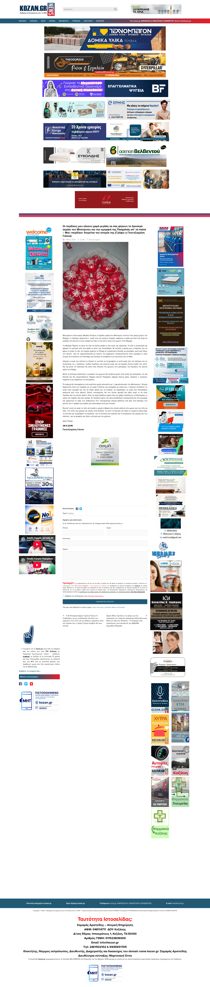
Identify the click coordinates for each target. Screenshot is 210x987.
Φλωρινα (100, 21)
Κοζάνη (71, 513)
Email (109, 528)
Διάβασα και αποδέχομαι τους (84, 596)
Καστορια (88, 21)
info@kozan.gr (175, 903)
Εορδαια (33, 21)
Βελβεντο (64, 21)
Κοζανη (22, 21)
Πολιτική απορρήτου (81, 586)
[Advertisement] (39, 603)
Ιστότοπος (66, 538)
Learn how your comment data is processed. (108, 607)
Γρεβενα (76, 21)
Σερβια (52, 21)
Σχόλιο (65, 549)
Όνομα (65, 528)
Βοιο (43, 21)
